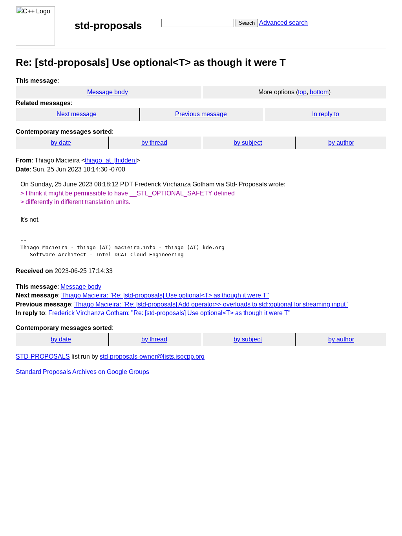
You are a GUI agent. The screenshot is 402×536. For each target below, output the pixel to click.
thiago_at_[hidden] (111, 160)
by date (61, 142)
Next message (77, 114)
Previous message (201, 114)
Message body (107, 92)
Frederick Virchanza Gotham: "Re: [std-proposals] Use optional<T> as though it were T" (169, 313)
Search (247, 23)
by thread (154, 142)
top (302, 92)
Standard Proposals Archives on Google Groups (82, 371)
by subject (248, 142)
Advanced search (283, 22)
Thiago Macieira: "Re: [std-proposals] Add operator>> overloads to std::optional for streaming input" (211, 304)
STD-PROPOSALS (43, 356)
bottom (319, 92)
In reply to (325, 114)
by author (341, 142)
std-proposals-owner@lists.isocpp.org (152, 356)
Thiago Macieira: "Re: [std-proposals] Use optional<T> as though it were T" (165, 295)
